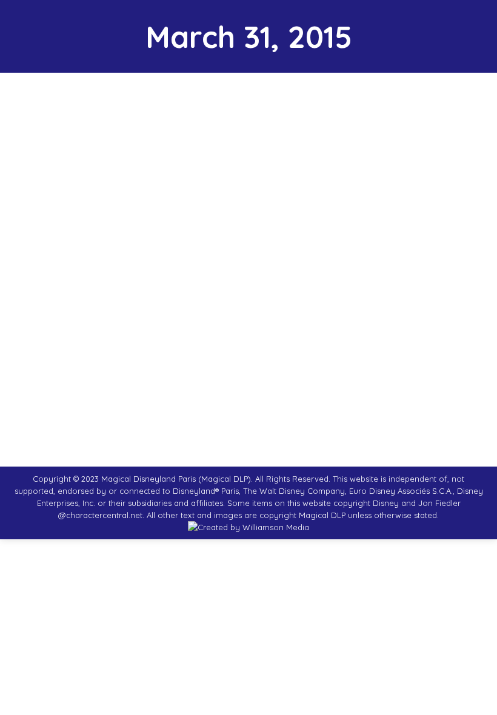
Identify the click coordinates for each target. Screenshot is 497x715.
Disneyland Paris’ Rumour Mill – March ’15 (146, 346)
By (110, 366)
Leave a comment (244, 366)
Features (55, 366)
